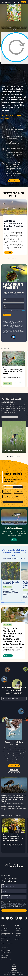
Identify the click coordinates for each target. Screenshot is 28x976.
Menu (3, 2)
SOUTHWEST (8, 383)
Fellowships (18, 930)
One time (7, 487)
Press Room (18, 933)
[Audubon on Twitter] (11, 918)
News (6, 217)
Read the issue (14, 769)
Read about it (7, 656)
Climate (6, 850)
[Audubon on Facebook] (7, 918)
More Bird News (12, 258)
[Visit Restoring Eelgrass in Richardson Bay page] (11, 581)
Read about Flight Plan (13, 456)
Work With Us (18, 928)
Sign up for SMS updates (19, 938)
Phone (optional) (6, 895)
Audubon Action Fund (7, 943)
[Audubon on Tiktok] (20, 918)
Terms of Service (10, 311)
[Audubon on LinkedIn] (16, 918)
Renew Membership (6, 960)
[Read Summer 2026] (14, 729)
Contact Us (18, 935)
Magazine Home (14, 772)
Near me (15, 2)
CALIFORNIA (8, 586)
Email (5, 299)
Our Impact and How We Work (10, 416)
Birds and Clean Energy (19, 383)
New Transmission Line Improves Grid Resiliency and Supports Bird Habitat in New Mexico (13, 369)
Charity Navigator (14, 967)
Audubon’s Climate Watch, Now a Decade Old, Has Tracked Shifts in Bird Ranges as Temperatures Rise (13, 835)
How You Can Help (14, 181)
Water (12, 217)
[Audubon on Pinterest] (25, 918)
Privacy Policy (14, 974)
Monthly (18, 487)
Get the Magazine (14, 765)
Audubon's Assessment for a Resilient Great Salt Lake (14, 224)
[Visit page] (14, 615)
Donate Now (4, 955)
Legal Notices (7, 974)
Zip (4, 305)
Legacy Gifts (4, 957)
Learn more (8, 252)
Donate (23, 2)
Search (18, 2)
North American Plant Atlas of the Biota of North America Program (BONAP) (13, 332)
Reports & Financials (6, 941)
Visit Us (14, 539)
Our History (4, 930)
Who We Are (4, 928)
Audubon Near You (6, 950)
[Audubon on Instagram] (2, 918)
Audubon (7, 2)
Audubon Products (6, 952)
